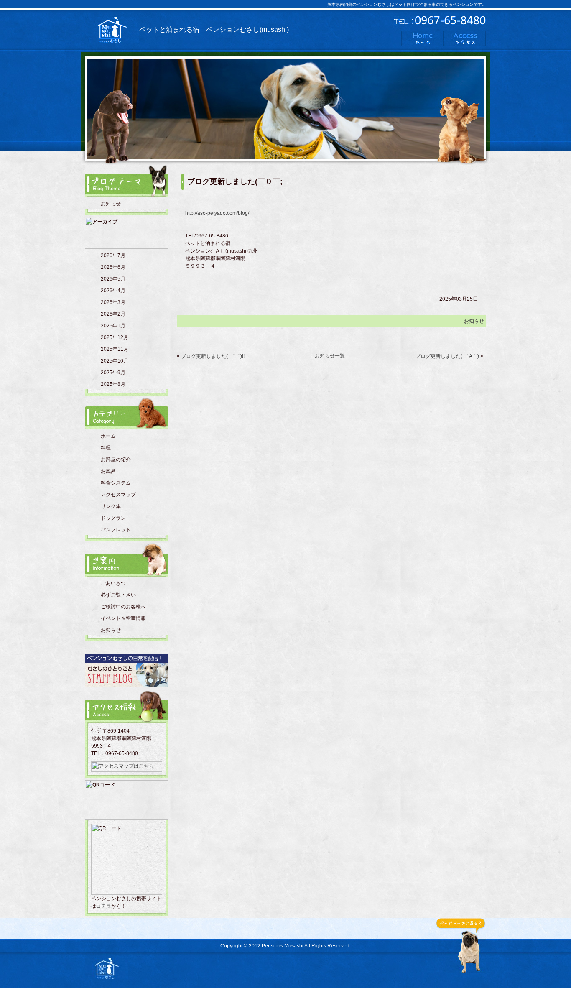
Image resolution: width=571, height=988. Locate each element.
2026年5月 (113, 279)
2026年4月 (113, 291)
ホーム (108, 436)
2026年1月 (113, 326)
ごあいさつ (113, 583)
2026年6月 (113, 267)
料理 (106, 448)
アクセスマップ (118, 495)
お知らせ (111, 204)
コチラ (103, 906)
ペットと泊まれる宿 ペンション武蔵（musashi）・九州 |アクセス (465, 38)
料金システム (116, 483)
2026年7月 (113, 255)
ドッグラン (113, 518)
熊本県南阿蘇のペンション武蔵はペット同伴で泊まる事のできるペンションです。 (106, 968)
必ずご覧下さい (118, 595)
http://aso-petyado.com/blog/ (217, 213)
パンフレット (116, 530)
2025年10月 (114, 361)
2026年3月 (113, 302)
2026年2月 (113, 314)
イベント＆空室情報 (123, 618)
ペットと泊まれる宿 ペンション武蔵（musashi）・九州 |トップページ (422, 38)
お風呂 (108, 471)
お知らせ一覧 (330, 356)
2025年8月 (113, 384)
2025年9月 (113, 372)
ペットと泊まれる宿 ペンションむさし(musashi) (214, 29)
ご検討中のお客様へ (123, 607)
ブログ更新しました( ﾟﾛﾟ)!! (213, 356)
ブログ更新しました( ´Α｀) (447, 356)
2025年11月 (114, 349)
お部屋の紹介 (116, 459)
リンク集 (111, 506)
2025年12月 (114, 337)
